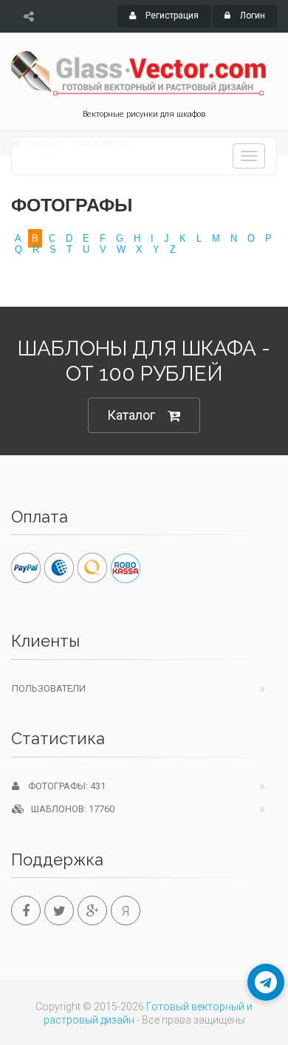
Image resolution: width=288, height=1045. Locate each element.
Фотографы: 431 (62, 786)
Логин (251, 15)
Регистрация (171, 15)
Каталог (131, 415)
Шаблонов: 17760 (69, 808)
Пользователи (49, 688)
